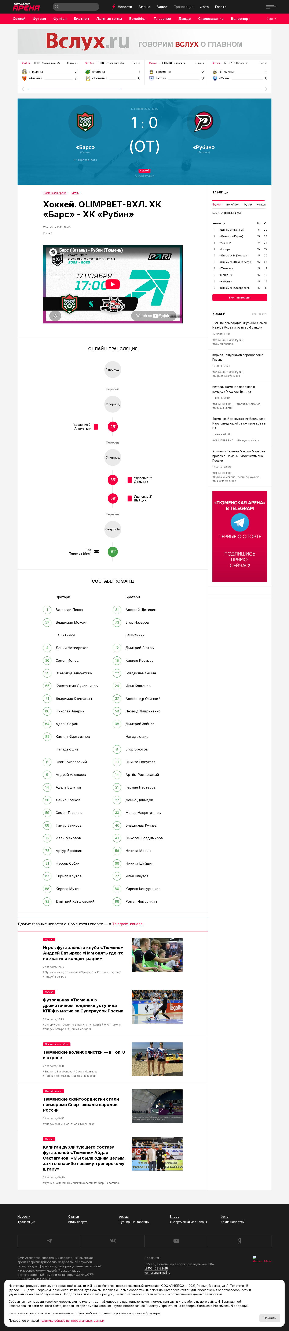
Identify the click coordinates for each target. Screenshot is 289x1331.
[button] (23, 89)
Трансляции (183, 7)
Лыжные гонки (109, 18)
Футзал (39, 18)
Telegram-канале (127, 924)
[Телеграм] (239, 536)
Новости (125, 7)
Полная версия (239, 297)
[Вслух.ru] (144, 41)
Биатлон (81, 18)
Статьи (73, 1216)
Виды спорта (78, 1222)
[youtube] (176, 1241)
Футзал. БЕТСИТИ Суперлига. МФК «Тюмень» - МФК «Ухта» (176, 73)
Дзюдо (184, 18)
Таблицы (220, 192)
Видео (162, 7)
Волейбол (137, 18)
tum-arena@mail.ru (157, 1272)
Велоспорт (240, 18)
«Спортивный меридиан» (188, 1222)
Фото (204, 7)
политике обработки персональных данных (72, 1320)
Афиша (144, 7)
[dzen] (239, 1241)
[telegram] (49, 1241)
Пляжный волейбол (56, 1044)
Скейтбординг (53, 1091)
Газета (220, 7)
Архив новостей (233, 1222)
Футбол (60, 18)
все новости (259, 313)
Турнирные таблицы (134, 1222)
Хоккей (19, 18)
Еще (270, 19)
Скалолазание (211, 18)
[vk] (112, 1241)
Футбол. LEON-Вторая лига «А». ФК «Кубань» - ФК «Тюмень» (112, 73)
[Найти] (57, 7)
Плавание (162, 18)
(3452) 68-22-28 (156, 1268)
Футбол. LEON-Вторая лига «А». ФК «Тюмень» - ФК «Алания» (49, 73)
